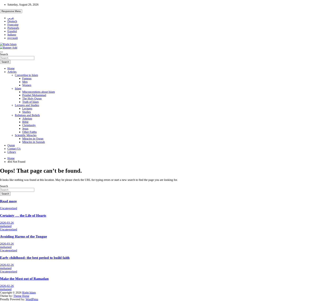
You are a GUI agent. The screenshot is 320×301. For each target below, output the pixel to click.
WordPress (32, 299)
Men (25, 81)
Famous (26, 78)
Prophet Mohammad (34, 95)
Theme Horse (21, 295)
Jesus (25, 128)
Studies (26, 111)
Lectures (27, 108)
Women (26, 85)
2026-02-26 (7, 264)
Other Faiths (29, 132)
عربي (10, 17)
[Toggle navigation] (1, 52)
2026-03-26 (7, 222)
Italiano (11, 34)
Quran (11, 145)
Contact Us (14, 148)
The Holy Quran (32, 98)
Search (4, 54)
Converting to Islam (26, 75)
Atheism (27, 118)
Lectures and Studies (27, 105)
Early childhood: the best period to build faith (35, 258)
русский (12, 38)
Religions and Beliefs (27, 115)
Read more (8, 201)
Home (11, 68)
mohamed (5, 226)
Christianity (29, 125)
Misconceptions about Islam (38, 91)
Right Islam (29, 292)
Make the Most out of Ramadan (24, 279)
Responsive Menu (11, 11)
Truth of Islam (30, 101)
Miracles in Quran (32, 138)
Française (13, 24)
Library (11, 152)
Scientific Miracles (25, 135)
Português (13, 28)
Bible (25, 121)
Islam (18, 88)
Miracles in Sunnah (33, 142)
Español (12, 31)
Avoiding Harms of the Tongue (23, 236)
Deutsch (12, 21)
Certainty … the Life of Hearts (23, 215)
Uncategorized (8, 208)
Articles (11, 71)
